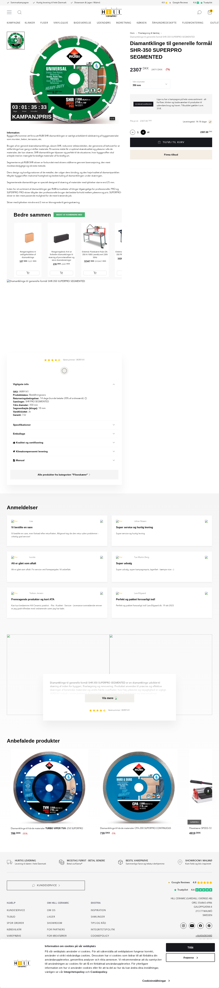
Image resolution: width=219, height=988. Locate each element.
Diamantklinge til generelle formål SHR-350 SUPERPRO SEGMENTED (162, 37)
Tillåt (190, 947)
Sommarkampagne (20, 3)
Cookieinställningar (154, 980)
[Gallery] (74, 79)
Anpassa (188, 957)
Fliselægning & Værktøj (148, 33)
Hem (132, 33)
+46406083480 (204, 936)
